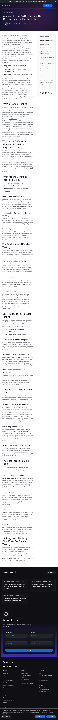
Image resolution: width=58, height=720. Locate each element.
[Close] (55, 711)
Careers (5, 705)
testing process (6, 297)
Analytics (5, 687)
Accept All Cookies (40, 716)
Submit (29, 650)
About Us (5, 697)
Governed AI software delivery (26, 676)
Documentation (42, 682)
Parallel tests (5, 199)
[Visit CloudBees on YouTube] (10, 666)
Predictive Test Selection (21, 431)
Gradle (4, 527)
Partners (5, 702)
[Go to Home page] (6, 6)
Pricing (4, 707)
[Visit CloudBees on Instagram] (7, 666)
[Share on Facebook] (46, 93)
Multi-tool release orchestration (25, 680)
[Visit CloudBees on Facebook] (4, 666)
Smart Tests (6, 682)
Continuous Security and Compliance (27, 684)
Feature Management (8, 680)
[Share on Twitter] (49, 93)
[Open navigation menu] (54, 5)
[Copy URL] (40, 93)
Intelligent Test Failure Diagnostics (22, 206)
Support (41, 685)
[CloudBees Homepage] (8, 662)
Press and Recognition (8, 700)
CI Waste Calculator (43, 691)
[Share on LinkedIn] (43, 93)
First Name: (33, 632)
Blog (40, 673)
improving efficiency (7, 438)
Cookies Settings (6, 716)
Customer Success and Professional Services (44, 688)
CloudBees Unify (7, 673)
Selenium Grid (6, 495)
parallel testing (13, 119)
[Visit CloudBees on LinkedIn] (16, 666)
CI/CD (4, 675)
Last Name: (8, 640)
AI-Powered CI (24, 673)
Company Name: (34, 640)
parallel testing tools (22, 467)
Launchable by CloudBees (9, 88)
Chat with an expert (7, 558)
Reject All (51, 716)
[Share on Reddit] (52, 93)
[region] (29, 714)
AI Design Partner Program (45, 675)
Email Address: (9, 632)
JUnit (3, 512)
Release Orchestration (8, 685)
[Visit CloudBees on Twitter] (13, 666)
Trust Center (42, 678)
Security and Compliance (9, 678)
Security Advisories (43, 680)
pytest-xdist (21, 357)
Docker (15, 375)
